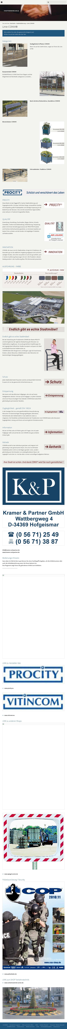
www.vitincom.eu (9, 715)
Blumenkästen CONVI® (9, 122)
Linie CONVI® (30, 23)
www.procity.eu (9, 688)
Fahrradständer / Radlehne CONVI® (40, 169)
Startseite (12, 23)
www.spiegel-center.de (11, 874)
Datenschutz (20, 1026)
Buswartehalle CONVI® (9, 72)
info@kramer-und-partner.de (11, 550)
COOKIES (5, 1025)
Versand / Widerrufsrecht (57, 1025)
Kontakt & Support (15, 1025)
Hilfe (36, 1025)
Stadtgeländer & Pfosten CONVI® (40, 44)
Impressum (56, 1026)
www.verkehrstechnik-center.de (13, 983)
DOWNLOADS (11, 1026)
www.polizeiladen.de (10, 974)
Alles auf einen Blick (27, 1025)
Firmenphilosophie (46, 1026)
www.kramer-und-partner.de (11, 552)
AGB (37, 1026)
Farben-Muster (44, 1025)
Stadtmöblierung (21, 23)
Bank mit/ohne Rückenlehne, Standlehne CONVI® (45, 101)
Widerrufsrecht (30, 1026)
